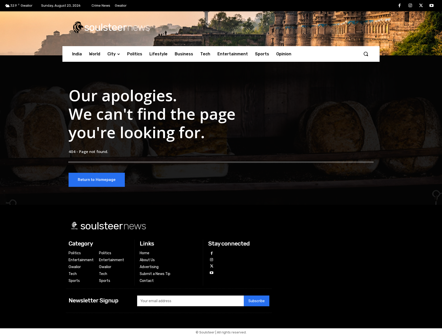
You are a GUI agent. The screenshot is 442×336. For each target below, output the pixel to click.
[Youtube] (431, 6)
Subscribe (256, 301)
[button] (365, 54)
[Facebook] (399, 6)
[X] (421, 6)
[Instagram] (410, 6)
